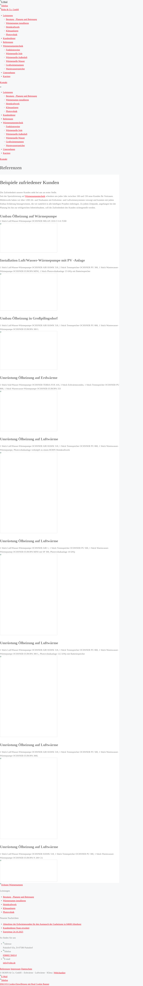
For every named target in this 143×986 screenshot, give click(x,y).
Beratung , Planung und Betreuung (21, 19)
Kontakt (3, 82)
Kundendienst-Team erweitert (16, 928)
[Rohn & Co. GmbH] (9, 9)
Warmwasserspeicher (15, 68)
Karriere (6, 76)
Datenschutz (26, 969)
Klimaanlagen (12, 30)
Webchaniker (59, 972)
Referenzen (8, 42)
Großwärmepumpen (15, 65)
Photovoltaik (11, 34)
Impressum (16, 969)
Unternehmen (9, 72)
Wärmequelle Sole (14, 53)
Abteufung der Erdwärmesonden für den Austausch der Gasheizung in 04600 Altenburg (42, 924)
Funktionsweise (13, 49)
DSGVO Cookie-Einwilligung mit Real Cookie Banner (24, 984)
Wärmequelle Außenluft (16, 57)
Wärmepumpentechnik (13, 46)
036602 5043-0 (10, 955)
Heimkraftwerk (13, 27)
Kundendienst (9, 38)
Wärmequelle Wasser (15, 61)
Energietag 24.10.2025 (13, 931)
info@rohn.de (9, 963)
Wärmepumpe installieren (17, 23)
